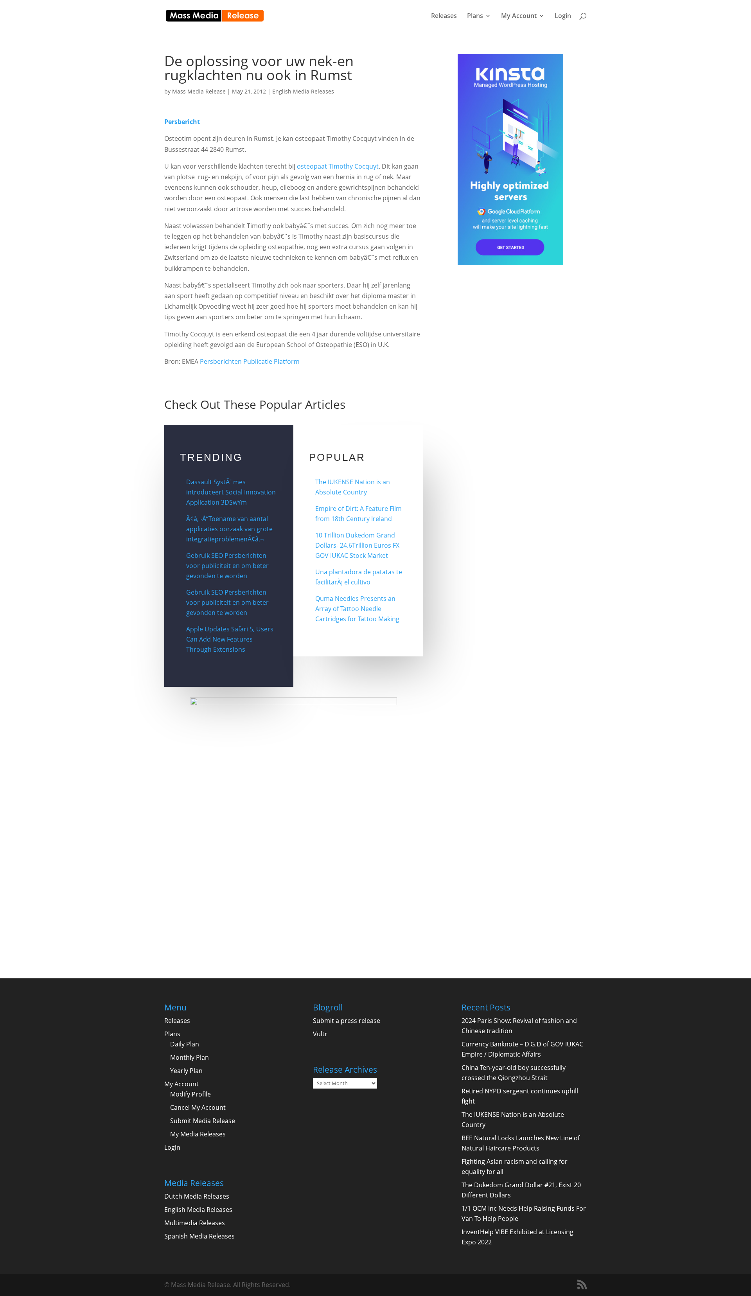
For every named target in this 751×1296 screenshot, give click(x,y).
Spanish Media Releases (199, 1236)
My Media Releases (198, 1134)
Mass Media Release (199, 91)
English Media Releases (303, 91)
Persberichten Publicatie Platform (250, 361)
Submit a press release (346, 1020)
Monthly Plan (189, 1057)
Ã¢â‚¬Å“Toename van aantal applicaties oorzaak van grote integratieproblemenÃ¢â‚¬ (229, 528)
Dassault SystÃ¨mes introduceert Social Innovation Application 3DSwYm (231, 492)
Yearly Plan (186, 1070)
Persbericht (182, 121)
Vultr (320, 1034)
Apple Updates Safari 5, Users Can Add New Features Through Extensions (229, 639)
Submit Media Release (202, 1120)
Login (563, 16)
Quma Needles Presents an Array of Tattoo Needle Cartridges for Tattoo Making (357, 608)
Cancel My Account (198, 1107)
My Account (519, 16)
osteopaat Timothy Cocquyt (338, 166)
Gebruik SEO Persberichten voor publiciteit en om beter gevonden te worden (227, 565)
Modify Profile (190, 1094)
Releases (444, 16)
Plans (475, 16)
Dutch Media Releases (196, 1196)
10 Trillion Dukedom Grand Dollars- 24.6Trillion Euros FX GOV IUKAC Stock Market (357, 545)
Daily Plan (184, 1044)
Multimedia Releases (194, 1223)
